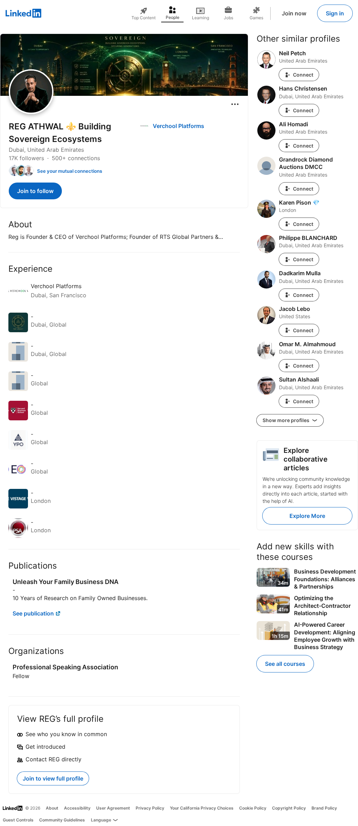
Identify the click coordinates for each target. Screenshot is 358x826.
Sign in (335, 13)
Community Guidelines (62, 820)
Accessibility (77, 808)
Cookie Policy (252, 808)
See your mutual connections (69, 171)
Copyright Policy (289, 808)
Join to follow (35, 190)
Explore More (307, 515)
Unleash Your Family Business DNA (66, 581)
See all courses (285, 663)
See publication (33, 613)
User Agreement (113, 808)
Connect (303, 75)
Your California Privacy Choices (202, 808)
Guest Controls (18, 820)
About (52, 808)
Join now (294, 13)
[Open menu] (235, 104)
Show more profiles (286, 420)
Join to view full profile (53, 778)
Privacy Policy (150, 808)
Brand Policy (324, 808)
